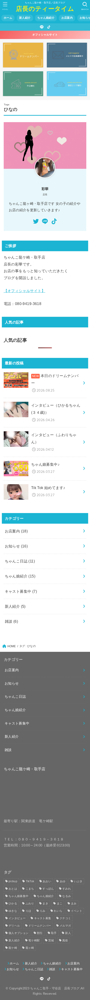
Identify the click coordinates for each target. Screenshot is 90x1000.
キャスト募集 (42, 918)
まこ (60, 903)
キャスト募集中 (21, 591)
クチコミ (65, 918)
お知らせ (16, 546)
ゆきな (13, 910)
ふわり (30, 903)
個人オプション (18, 933)
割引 (40, 933)
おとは (13, 888)
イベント (76, 910)
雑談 (11, 621)
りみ (42, 910)
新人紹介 (24, 17)
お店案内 (67, 17)
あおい (47, 881)
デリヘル (14, 925)
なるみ (66, 896)
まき (45, 903)
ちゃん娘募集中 (18, 896)
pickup (13, 881)
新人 (68, 933)
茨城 (51, 940)
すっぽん (48, 888)
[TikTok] (48, 27)
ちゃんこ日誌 (20, 561)
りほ (28, 910)
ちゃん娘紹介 (45, 17)
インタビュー (17, 918)
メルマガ (65, 925)
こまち (30, 888)
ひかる (13, 903)
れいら (58, 910)
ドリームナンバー (39, 925)
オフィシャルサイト (45, 34)
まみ (74, 903)
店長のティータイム (45, 8)
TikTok (30, 881)
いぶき (78, 881)
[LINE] (41, 27)
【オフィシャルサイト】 (24, 291)
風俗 (65, 940)
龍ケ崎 (13, 947)
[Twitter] (35, 221)
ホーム (8, 17)
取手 (54, 933)
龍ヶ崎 (30, 947)
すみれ (66, 888)
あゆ (63, 881)
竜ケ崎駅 (34, 940)
